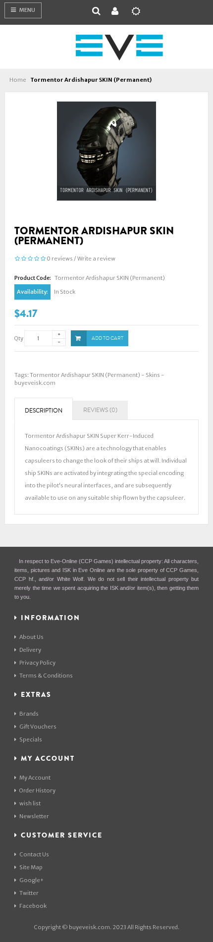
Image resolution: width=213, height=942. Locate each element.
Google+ (31, 880)
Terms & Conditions (46, 675)
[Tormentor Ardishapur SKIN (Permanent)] (106, 150)
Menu (26, 9)
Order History (37, 790)
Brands (29, 713)
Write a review (96, 258)
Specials (30, 739)
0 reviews (60, 258)
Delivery (30, 649)
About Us (31, 636)
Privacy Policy (37, 662)
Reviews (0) (100, 410)
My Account (35, 777)
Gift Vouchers (37, 726)
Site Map (31, 867)
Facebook (33, 905)
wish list (30, 803)
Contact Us (34, 854)
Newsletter (34, 816)
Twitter (29, 893)
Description (43, 411)
